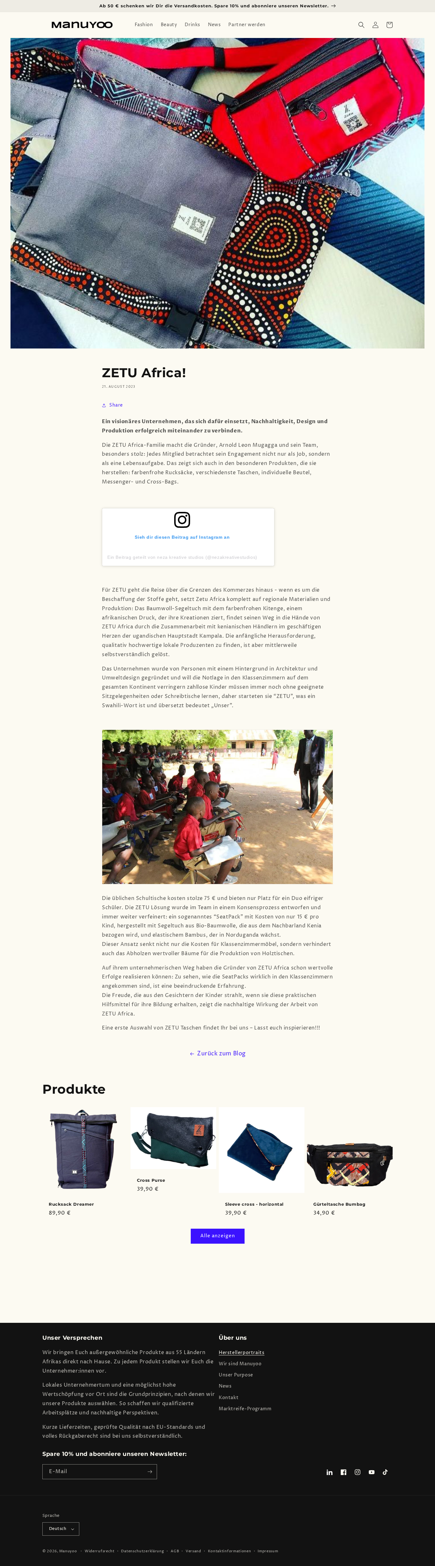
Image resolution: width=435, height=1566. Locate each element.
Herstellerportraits (241, 1353)
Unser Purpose (236, 1375)
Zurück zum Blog (221, 1054)
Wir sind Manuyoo (240, 1364)
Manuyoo (68, 1551)
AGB (175, 1551)
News (225, 1386)
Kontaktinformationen (229, 1551)
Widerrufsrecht (100, 1551)
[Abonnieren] (150, 1471)
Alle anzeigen (217, 1236)
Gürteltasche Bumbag (339, 1204)
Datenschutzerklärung (142, 1551)
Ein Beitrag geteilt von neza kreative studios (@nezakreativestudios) (182, 557)
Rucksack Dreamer (71, 1204)
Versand (193, 1551)
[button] (361, 25)
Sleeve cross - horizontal (254, 1204)
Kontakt (229, 1398)
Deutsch (58, 1529)
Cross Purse (151, 1180)
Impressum (268, 1551)
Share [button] (116, 405)
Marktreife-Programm (245, 1409)
